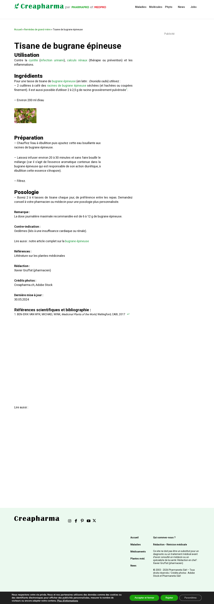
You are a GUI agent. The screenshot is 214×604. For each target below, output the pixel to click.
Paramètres (190, 597)
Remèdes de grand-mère (37, 29)
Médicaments (138, 551)
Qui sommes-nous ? (164, 537)
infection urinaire (52, 60)
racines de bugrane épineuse (66, 85)
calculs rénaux (77, 60)
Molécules (155, 7)
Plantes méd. (137, 558)
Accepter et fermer (144, 597)
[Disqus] (75, 358)
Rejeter (169, 597)
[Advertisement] (72, 449)
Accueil (18, 29)
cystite (33, 60)
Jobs (193, 7)
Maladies (140, 7)
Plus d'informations (67, 600)
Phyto (168, 7)
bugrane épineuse (64, 81)
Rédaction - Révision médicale (170, 544)
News (181, 7)
